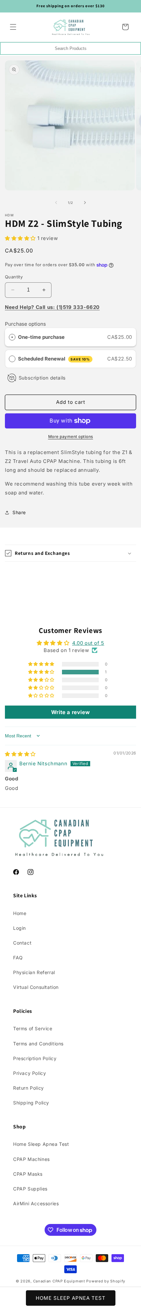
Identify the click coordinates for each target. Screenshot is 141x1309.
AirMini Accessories (36, 1203)
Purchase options (25, 324)
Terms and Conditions (38, 1043)
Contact (22, 943)
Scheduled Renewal (54, 359)
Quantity (14, 276)
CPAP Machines (31, 1159)
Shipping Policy (31, 1102)
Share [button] (19, 512)
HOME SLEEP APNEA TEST (71, 1298)
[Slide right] (85, 202)
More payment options (70, 436)
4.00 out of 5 (88, 643)
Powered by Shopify (105, 1281)
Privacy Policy (29, 1073)
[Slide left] (56, 202)
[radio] (12, 337)
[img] (20, 754)
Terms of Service (32, 1028)
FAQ (18, 957)
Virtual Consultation (36, 987)
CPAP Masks (28, 1174)
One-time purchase (41, 337)
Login (19, 928)
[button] (13, 27)
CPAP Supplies (30, 1188)
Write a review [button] (70, 712)
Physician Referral (34, 972)
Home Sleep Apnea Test (41, 1144)
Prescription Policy (34, 1058)
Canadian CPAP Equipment (59, 1281)
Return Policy (28, 1088)
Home (19, 913)
